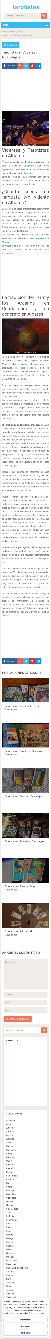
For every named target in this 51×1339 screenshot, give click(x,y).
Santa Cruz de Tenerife (17, 1268)
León (8, 1223)
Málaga (9, 1238)
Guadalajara (14, 32)
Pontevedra (11, 1260)
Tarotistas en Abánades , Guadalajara (24, 841)
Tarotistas (25, 7)
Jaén (8, 1212)
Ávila (8, 1142)
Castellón (10, 1168)
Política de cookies (37, 1313)
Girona (9, 1186)
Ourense (10, 1253)
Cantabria (10, 1164)
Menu (5, 25)
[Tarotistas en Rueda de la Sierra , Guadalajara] (25, 690)
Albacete (10, 1127)
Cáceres (10, 1157)
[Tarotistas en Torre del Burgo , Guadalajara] (25, 870)
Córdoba (10, 1179)
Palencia (10, 1257)
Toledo (9, 1290)
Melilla (9, 1242)
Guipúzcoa (11, 1198)
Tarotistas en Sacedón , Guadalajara (24, 796)
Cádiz (9, 1161)
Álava (8, 1124)
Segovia (10, 1271)
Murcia (9, 1245)
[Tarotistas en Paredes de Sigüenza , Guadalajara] (25, 735)
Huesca (9, 1205)
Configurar (25, 1333)
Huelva (9, 1201)
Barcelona (11, 1150)
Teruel (9, 1286)
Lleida (9, 1227)
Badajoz (10, 1146)
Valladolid (11, 1297)
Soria (8, 1279)
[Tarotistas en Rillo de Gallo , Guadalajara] (25, 915)
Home (3, 32)
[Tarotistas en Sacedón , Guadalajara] (25, 780)
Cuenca (9, 1183)
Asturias (10, 1139)
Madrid (9, 1234)
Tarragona (11, 1282)
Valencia (10, 1293)
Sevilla (9, 1275)
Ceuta (9, 1172)
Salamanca (11, 1264)
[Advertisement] (25, 92)
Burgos (9, 1153)
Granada (10, 1190)
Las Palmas (12, 1220)
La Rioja (10, 1216)
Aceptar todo (25, 1320)
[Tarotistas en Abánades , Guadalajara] (25, 825)
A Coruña (10, 1120)
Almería (9, 1135)
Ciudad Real (12, 1175)
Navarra (9, 1249)
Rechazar (25, 1326)
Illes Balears (12, 1209)
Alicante (10, 1131)
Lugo (8, 1231)
